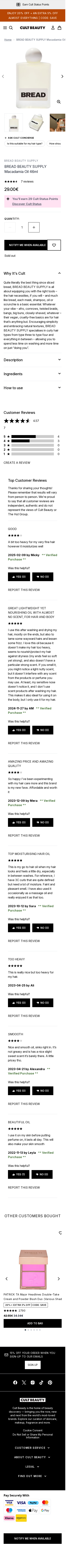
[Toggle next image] (62, 76)
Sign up (33, 1364)
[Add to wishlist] (54, 245)
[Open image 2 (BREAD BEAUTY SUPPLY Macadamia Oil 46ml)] (36, 123)
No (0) (44, 576)
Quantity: (12, 218)
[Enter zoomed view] (58, 101)
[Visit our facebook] (15, 1382)
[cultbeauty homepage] (32, 27)
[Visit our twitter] (24, 1382)
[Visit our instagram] (32, 1382)
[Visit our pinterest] (50, 1382)
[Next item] (59, 1279)
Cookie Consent (32, 1430)
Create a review (17, 462)
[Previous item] (6, 1279)
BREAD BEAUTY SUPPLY (21, 160)
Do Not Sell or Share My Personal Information (33, 1436)
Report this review (24, 590)
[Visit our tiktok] (41, 1382)
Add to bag (35, 1323)
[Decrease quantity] (10, 227)
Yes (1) (20, 1174)
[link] (53, 27)
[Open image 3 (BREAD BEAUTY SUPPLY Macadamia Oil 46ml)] (59, 123)
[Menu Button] (4, 27)
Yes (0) (21, 576)
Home (8, 39)
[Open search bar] (11, 27)
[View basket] (59, 27)
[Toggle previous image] (3, 76)
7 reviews (27, 181)
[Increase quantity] (34, 227)
